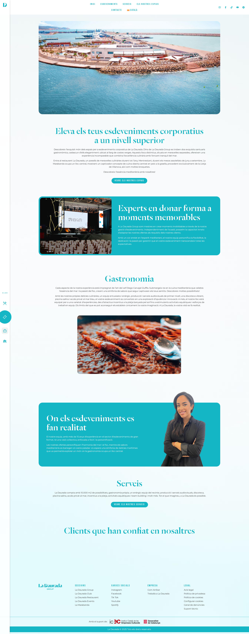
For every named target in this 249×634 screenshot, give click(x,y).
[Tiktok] (231, 7)
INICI (92, 4)
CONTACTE (116, 10)
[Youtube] (237, 7)
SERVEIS (127, 4)
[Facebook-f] (225, 7)
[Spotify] (243, 7)
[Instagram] (219, 7)
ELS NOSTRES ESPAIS (148, 4)
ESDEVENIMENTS (109, 4)
